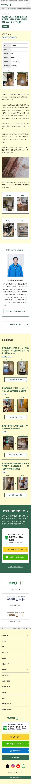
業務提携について (6, 704)
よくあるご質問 (6, 681)
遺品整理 (5, 37)
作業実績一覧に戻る (15, 324)
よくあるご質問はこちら (15, 567)
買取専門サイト (15, 589)
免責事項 (19, 772)
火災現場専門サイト (15, 621)
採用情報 (4, 692)
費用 (3, 647)
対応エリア (5, 652)
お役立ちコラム (6, 687)
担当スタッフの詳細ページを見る (15, 311)
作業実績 (4, 658)
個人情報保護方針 (11, 772)
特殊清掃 (13, 37)
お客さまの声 (5, 664)
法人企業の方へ (6, 675)
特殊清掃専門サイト (15, 605)
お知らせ (4, 698)
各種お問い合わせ (6, 709)
